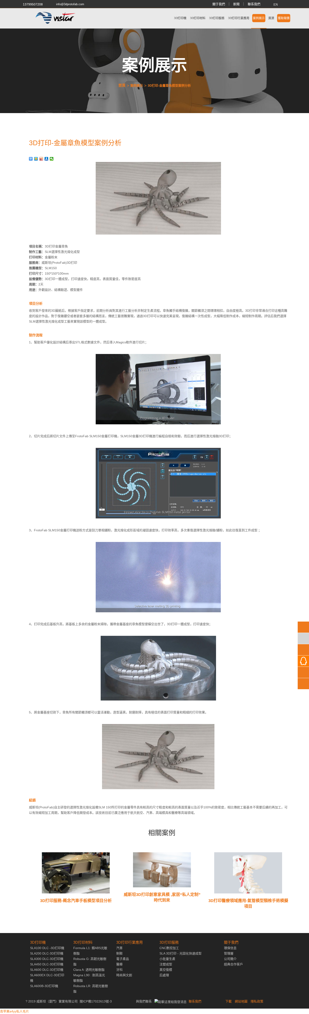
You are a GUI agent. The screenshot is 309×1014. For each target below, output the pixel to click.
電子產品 (122, 959)
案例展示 (259, 18)
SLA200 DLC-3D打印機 (46, 953)
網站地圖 (241, 1001)
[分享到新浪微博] (41, 159)
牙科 (119, 969)
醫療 (119, 964)
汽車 (119, 948)
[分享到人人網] (46, 159)
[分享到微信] (52, 159)
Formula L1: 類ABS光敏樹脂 (90, 950)
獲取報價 (284, 18)
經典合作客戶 (233, 964)
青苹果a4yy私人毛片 (14, 1011)
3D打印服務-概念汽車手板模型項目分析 (76, 900)
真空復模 (165, 969)
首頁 (122, 85)
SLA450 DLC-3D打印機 (46, 964)
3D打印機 (180, 18)
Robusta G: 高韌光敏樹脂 (89, 961)
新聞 (236, 4)
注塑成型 (165, 964)
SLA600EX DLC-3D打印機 (47, 977)
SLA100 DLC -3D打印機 (47, 948)
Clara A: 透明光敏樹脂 (89, 969)
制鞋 (119, 953)
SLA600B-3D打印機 (44, 986)
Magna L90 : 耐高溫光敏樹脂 (89, 977)
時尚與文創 (124, 975)
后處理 (164, 975)
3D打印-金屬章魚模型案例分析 (169, 85)
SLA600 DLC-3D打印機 (46, 969)
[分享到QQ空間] (36, 159)
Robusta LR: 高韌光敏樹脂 (90, 988)
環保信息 (230, 948)
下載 (228, 1001)
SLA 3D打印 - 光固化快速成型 (180, 953)
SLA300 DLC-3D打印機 (46, 959)
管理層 (228, 953)
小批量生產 (167, 959)
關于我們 (218, 4)
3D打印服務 (216, 18)
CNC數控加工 (169, 948)
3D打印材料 (197, 18)
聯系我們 (254, 4)
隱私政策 (257, 1001)
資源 (271, 18)
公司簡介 (230, 959)
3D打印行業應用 (238, 18)
